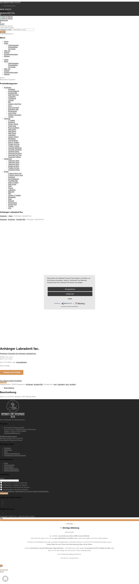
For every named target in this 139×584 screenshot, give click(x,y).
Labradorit (11, 97)
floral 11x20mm (13, 128)
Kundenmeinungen (11, 54)
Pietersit (11, 201)
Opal (10, 199)
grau (67, 384)
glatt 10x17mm (13, 95)
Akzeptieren (39, 323)
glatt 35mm (12, 131)
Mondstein (12, 139)
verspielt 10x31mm (15, 148)
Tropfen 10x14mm (14, 115)
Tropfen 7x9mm (13, 146)
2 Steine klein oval (14, 173)
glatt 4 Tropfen (13, 182)
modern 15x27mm (14, 104)
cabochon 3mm (13, 161)
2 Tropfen (11, 120)
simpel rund (12, 204)
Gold (10, 186)
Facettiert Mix (13, 181)
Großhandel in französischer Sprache (16, 487)
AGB (6, 452)
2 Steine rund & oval (15, 175)
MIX (9, 193)
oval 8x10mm (13, 140)
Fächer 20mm (13, 124)
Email (2, 478)
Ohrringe (7, 118)
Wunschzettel (7, 13)
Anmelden (3, 11)
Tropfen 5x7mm (13, 144)
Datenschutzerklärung (12, 453)
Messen (7, 56)
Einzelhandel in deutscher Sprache (15, 489)
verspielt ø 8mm (14, 170)
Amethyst (11, 89)
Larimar (11, 100)
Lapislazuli (12, 98)
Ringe (6, 171)
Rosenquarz (12, 111)
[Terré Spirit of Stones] (6, 17)
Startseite (3, 216)
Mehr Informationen (20, 323)
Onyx (10, 106)
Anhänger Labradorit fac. (27, 353)
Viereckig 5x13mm (15, 153)
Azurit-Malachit (13, 91)
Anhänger (7, 87)
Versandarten (13, 47)
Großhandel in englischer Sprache (14, 485)
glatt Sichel (12, 184)
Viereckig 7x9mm (14, 157)
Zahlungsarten (13, 45)
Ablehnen (70, 294)
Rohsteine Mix (13, 109)
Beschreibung (9, 388)
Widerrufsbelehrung (11, 469)
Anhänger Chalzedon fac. (9, 353)
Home (6, 41)
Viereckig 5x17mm (15, 155)
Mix (9, 102)
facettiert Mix (12, 93)
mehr (70, 299)
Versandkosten (21, 362)
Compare (3, 382)
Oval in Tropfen (13, 142)
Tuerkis (10, 117)
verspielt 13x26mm (15, 150)
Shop (6, 43)
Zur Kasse (12, 49)
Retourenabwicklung (11, 470)
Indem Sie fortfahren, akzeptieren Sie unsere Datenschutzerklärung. (24, 491)
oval (55, 384)
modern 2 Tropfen (14, 195)
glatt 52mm (12, 133)
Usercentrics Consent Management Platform (34, 327)
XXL (9, 208)
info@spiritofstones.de (12, 433)
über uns (7, 51)
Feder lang (12, 126)
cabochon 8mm (13, 164)
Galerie (6, 52)
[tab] (71, 388)
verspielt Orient (13, 151)
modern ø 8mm (13, 166)
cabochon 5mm (13, 162)
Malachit (11, 192)
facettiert (73, 384)
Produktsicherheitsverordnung (15, 455)
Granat (10, 188)
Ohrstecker (8, 159)
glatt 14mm (12, 129)
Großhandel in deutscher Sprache (14, 483)
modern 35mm (13, 137)
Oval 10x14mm (13, 107)
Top (1, 518)
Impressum (8, 450)
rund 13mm (12, 113)
